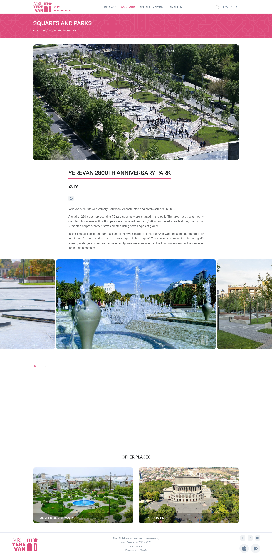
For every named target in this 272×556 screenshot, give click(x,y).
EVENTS (176, 6)
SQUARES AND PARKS (63, 30)
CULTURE (128, 6)
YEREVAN (109, 6)
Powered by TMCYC (136, 550)
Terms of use (136, 546)
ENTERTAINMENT (152, 6)
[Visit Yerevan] (44, 6)
